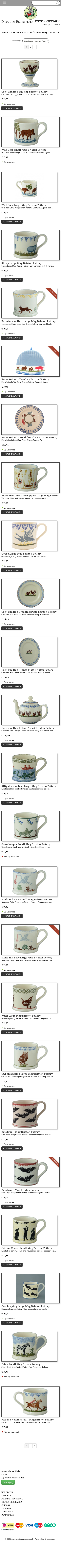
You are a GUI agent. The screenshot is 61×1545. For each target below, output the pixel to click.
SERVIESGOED (19, 32)
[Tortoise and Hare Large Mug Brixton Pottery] (29, 303)
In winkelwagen (13, 108)
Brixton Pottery (38, 32)
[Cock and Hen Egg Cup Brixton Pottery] (29, 73)
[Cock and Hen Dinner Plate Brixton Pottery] (29, 651)
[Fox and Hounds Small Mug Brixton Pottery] (30, 1401)
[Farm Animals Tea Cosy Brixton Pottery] (30, 361)
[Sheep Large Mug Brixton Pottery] (30, 245)
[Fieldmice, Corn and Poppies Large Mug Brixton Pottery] (30, 477)
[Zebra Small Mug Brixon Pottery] (29, 1346)
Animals (54, 32)
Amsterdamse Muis (10, 1471)
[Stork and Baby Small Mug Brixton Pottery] (29, 881)
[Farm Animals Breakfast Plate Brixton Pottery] (29, 419)
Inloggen (8, 22)
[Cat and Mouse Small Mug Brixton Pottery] (29, 1230)
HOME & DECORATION (11, 1502)
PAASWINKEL (7, 1515)
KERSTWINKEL (8, 1512)
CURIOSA (5, 1505)
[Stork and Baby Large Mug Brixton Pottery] (30, 939)
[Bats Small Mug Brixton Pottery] (29, 1113)
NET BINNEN (7, 1492)
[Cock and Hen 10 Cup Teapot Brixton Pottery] (30, 710)
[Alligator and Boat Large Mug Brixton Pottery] (29, 768)
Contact (5, 1474)
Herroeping (8, 1482)
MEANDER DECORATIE (12, 1499)
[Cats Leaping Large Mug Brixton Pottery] (30, 1288)
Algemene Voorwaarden (12, 1478)
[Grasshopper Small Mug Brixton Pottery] (30, 826)
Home (4, 32)
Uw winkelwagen (47, 21)
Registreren (24, 22)
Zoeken (57, 3)
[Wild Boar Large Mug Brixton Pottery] (29, 187)
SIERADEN (6, 1508)
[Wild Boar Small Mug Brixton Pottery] (30, 131)
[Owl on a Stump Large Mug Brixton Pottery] (30, 1055)
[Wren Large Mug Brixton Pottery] (29, 997)
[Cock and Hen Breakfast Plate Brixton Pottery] (30, 593)
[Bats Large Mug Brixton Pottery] (30, 1172)
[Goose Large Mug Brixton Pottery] (29, 535)
